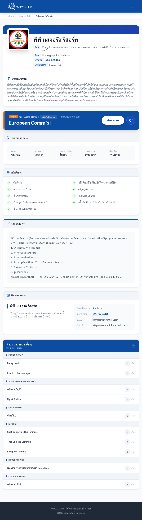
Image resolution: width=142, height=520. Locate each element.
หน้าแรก (11, 16)
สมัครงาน (113, 120)
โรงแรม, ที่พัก (25, 16)
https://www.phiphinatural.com (109, 325)
